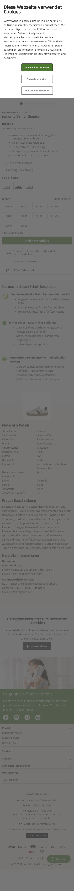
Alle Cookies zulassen (37, 67)
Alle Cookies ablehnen (37, 90)
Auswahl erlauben (37, 78)
